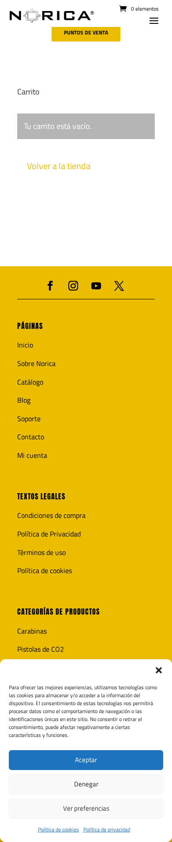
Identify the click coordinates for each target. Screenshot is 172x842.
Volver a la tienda (58, 166)
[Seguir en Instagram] (73, 285)
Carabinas (32, 631)
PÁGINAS (30, 326)
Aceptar (86, 760)
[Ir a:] (52, 15)
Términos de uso (41, 552)
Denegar (86, 784)
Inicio (25, 345)
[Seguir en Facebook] (50, 285)
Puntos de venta (86, 32)
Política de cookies (58, 829)
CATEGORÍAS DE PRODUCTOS (58, 611)
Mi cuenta (32, 455)
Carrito (28, 93)
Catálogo (30, 382)
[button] (158, 670)
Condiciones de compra (51, 515)
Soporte (29, 418)
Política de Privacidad (49, 534)
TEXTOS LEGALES (41, 496)
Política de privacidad (106, 829)
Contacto (30, 436)
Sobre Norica (36, 363)
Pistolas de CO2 (40, 649)
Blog (23, 400)
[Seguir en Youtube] (96, 285)
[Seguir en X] (119, 285)
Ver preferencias (86, 808)
